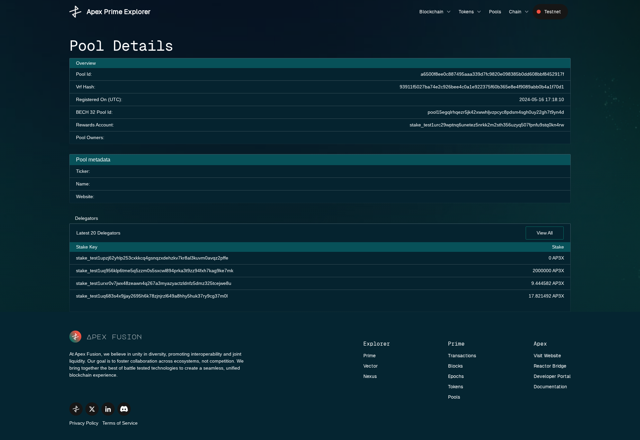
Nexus (370, 376)
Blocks (455, 366)
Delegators (86, 218)
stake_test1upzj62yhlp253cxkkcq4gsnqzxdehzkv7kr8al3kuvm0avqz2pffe (152, 258)
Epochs (456, 376)
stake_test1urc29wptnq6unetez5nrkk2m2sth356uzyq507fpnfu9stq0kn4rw (487, 124)
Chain (515, 11)
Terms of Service (120, 423)
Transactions (462, 355)
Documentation (550, 386)
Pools (495, 11)
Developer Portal (552, 376)
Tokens (466, 11)
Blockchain (431, 11)
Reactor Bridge (550, 366)
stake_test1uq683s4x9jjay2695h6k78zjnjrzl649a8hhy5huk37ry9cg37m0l (152, 296)
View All (545, 233)
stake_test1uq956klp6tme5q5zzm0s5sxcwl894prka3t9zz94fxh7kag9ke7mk (154, 270)
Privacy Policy (83, 423)
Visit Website (547, 355)
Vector (370, 366)
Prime (369, 355)
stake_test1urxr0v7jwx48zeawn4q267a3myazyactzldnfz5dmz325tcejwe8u (153, 283)
